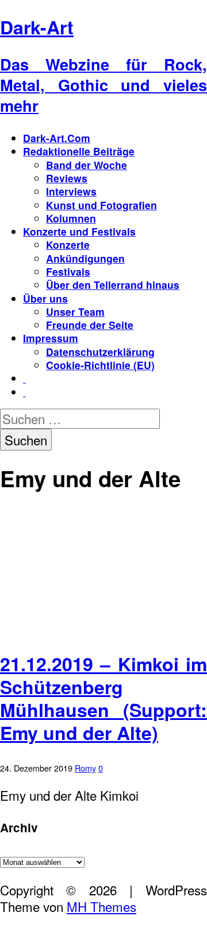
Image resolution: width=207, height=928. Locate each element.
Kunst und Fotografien (101, 205)
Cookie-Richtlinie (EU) (100, 365)
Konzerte (68, 244)
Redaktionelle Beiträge (79, 151)
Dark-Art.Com (56, 138)
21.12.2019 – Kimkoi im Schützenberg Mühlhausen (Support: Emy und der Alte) (103, 698)
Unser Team (75, 311)
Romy (85, 768)
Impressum (50, 338)
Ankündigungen (85, 258)
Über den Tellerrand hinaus (112, 284)
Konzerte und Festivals (79, 231)
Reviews (66, 178)
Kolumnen (71, 218)
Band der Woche (86, 165)
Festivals (68, 271)
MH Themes (101, 906)
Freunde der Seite (89, 325)
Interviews (71, 191)
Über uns (45, 298)
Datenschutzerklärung (100, 351)
